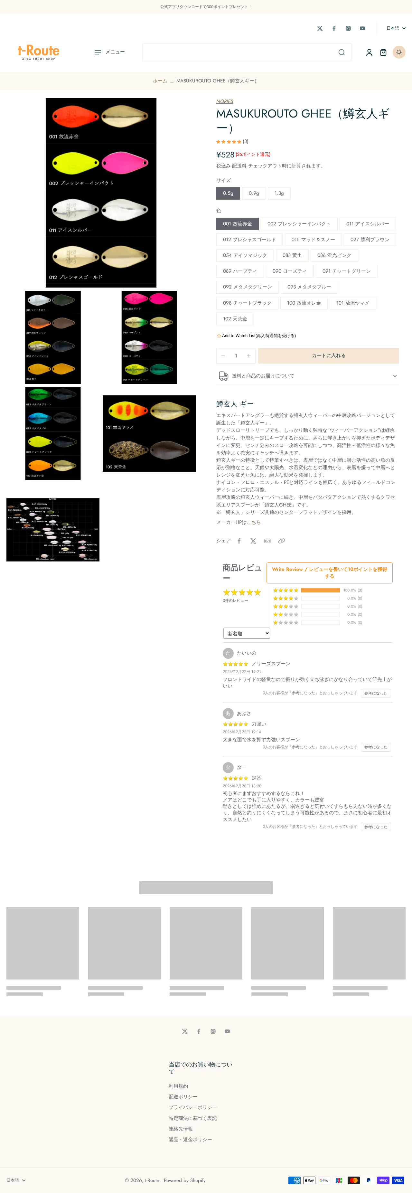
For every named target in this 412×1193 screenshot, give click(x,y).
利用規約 (178, 1086)
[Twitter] (320, 28)
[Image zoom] (101, 193)
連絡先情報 (181, 1129)
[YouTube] (362, 28)
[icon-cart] (383, 52)
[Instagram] (348, 28)
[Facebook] (334, 28)
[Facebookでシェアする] (239, 541)
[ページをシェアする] (282, 541)
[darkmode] (399, 52)
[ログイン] (369, 52)
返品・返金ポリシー (190, 1139)
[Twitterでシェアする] (253, 541)
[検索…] (341, 52)
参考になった (376, 693)
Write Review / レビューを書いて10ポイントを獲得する (329, 573)
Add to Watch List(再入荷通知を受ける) (259, 335)
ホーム (160, 80)
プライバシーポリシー (193, 1107)
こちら (254, 522)
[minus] (223, 356)
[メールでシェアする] (267, 541)
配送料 (240, 165)
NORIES (224, 101)
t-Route (152, 1180)
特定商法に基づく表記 (193, 1118)
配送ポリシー (183, 1097)
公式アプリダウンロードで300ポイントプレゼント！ (206, 7)
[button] (328, 355)
